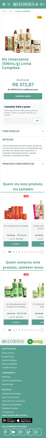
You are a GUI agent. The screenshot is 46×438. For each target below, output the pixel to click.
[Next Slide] (42, 252)
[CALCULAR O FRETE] (37, 120)
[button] (23, 35)
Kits (10, 11)
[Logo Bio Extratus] (23, 4)
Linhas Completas (22, 11)
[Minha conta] (36, 4)
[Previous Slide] (4, 252)
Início (4, 11)
